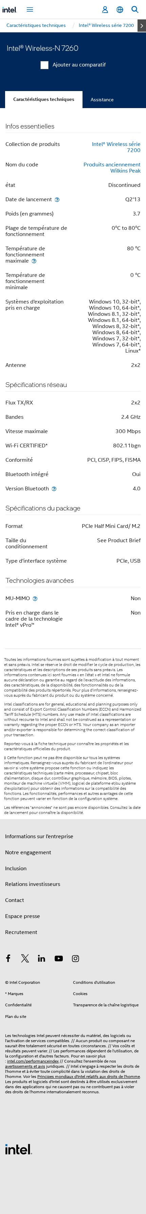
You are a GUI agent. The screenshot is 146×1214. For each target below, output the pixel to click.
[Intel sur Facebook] (8, 959)
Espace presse (22, 916)
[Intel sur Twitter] (25, 959)
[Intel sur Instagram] (75, 959)
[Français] (120, 9)
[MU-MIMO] (35, 598)
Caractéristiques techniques (43, 99)
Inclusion (15, 868)
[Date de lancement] (57, 199)
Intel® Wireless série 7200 (116, 147)
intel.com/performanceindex (33, 1061)
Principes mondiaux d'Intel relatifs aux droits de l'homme (88, 1076)
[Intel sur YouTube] (59, 959)
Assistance (102, 100)
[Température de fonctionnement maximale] (34, 261)
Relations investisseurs (32, 884)
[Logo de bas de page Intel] (18, 1148)
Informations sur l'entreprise (39, 836)
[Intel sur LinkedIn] (42, 959)
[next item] (142, 25)
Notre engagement (28, 852)
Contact (14, 900)
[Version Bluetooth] (54, 488)
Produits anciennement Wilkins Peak (112, 167)
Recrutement (21, 932)
